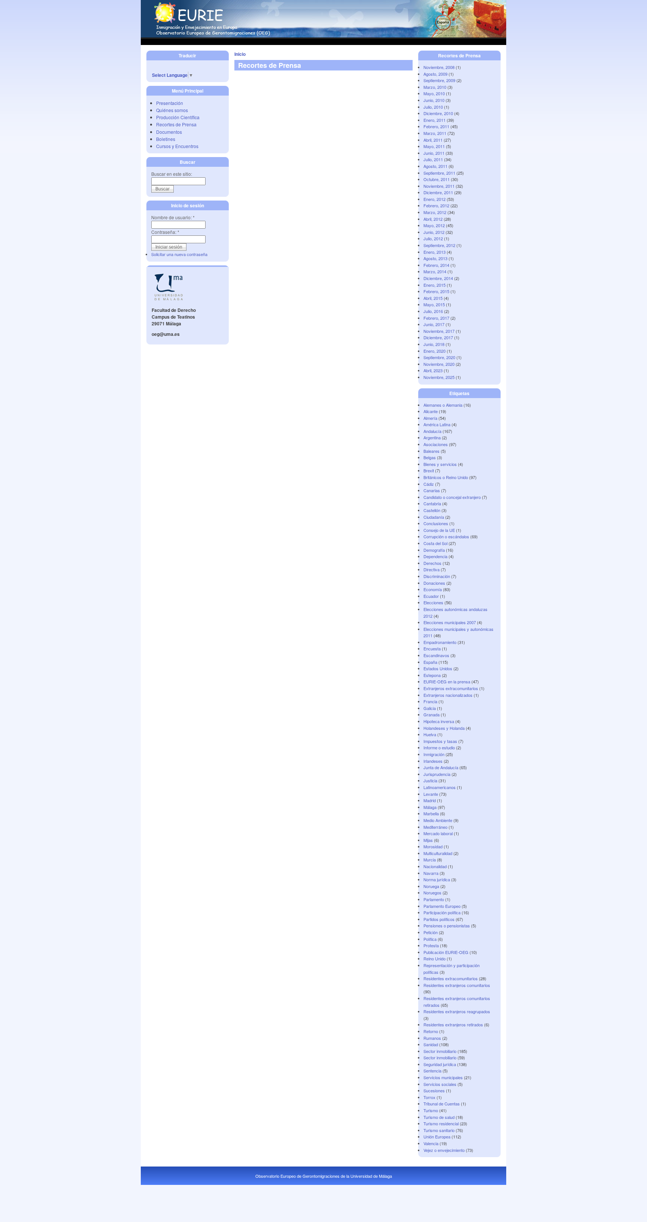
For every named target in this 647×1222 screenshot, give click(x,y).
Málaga (430, 807)
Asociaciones (435, 444)
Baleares (431, 451)
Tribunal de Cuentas (441, 1104)
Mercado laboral (438, 833)
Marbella (431, 813)
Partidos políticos (439, 919)
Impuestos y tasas (440, 741)
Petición (430, 932)
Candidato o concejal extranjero (452, 497)
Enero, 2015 (434, 285)
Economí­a (432, 589)
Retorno (430, 1031)
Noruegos (432, 893)
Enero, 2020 (434, 351)
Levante (430, 794)
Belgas (429, 457)
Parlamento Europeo (442, 906)
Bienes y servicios (440, 464)
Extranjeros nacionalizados (448, 695)
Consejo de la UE (439, 530)
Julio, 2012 (433, 238)
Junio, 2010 (433, 100)
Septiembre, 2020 (439, 357)
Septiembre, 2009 (439, 80)
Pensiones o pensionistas (446, 925)
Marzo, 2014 (434, 271)
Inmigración (433, 754)
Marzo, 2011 (434, 133)
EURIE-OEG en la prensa (446, 681)
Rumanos (432, 1038)
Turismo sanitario (439, 1130)
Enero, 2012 (434, 199)
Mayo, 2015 (434, 304)
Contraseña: (165, 232)
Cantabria (432, 503)
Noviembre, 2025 (439, 377)
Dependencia (435, 556)
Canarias (431, 490)
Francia (430, 701)
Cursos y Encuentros (177, 146)
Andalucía (432, 431)
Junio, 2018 (433, 344)
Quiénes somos (172, 110)
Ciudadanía (433, 517)
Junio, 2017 (433, 324)
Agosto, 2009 (435, 74)
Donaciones (434, 583)
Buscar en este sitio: (171, 174)
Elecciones (433, 602)
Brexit (428, 470)
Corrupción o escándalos (446, 536)
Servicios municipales (443, 1077)
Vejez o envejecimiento (444, 1150)
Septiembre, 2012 (439, 245)
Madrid (429, 800)
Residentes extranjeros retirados (453, 1024)
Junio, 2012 (433, 232)
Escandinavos (436, 655)
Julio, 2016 (433, 311)
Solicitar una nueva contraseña (179, 254)
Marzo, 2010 (434, 87)
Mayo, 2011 (434, 146)
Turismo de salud (439, 1117)
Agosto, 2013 (435, 258)
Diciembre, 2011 (438, 192)
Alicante (430, 411)
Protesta (431, 945)
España (430, 662)
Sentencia (432, 1071)
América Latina (436, 424)
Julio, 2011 (433, 159)
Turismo (430, 1110)
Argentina (432, 437)
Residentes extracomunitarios (450, 978)
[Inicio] (323, 35)
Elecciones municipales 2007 (449, 622)
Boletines (165, 139)
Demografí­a (434, 550)
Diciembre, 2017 (438, 337)
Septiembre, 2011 (439, 173)
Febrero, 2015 (436, 291)
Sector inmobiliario (439, 1051)
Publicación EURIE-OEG (445, 952)
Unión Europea (436, 1137)
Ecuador (431, 596)
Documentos (169, 132)
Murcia (429, 860)
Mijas (428, 840)
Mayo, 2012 (434, 225)
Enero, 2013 (434, 252)
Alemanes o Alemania (442, 405)
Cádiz (428, 484)
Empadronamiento (439, 642)
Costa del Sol (435, 543)
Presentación (169, 103)
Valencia (430, 1143)
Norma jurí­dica (436, 879)
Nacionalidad (435, 866)
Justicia (430, 780)
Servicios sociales (439, 1084)
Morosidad (433, 846)
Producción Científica (178, 117)
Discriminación (436, 576)
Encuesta (432, 648)
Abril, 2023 (433, 370)
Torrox (429, 1097)
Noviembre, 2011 (439, 186)
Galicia (429, 708)
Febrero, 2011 (436, 126)
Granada (431, 714)
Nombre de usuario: (173, 217)
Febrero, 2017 (436, 318)
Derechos (432, 563)
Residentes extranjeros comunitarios (456, 985)
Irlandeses (433, 761)
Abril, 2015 (433, 298)
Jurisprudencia (436, 774)
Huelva (429, 734)
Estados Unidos (437, 668)
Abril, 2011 (433, 140)
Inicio (240, 54)
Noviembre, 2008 (439, 67)
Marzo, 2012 (434, 212)
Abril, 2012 (433, 219)
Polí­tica (430, 939)
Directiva (431, 569)
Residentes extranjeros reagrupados (456, 1011)
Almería (430, 418)
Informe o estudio (439, 747)
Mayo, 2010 (434, 93)
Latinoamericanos (439, 787)
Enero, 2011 (434, 120)
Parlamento (433, 899)
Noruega (431, 886)
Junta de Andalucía (440, 767)
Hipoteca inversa (438, 721)
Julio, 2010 (433, 107)
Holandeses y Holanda (444, 728)
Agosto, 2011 (435, 166)
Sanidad (430, 1044)
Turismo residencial (441, 1123)
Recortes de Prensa (176, 124)
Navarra (430, 873)
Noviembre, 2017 (439, 331)
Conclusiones (435, 523)
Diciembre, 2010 (438, 113)
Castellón (431, 510)
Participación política (442, 912)
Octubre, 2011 (436, 179)
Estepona (432, 675)
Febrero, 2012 (436, 205)
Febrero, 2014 (436, 265)
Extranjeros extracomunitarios (450, 688)
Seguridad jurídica (439, 1064)
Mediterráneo (435, 827)
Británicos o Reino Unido (445, 477)
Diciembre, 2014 (438, 278)
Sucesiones (434, 1090)
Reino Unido (434, 958)
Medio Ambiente (437, 820)
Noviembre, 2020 (439, 364)
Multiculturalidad (437, 853)
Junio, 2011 (433, 153)
